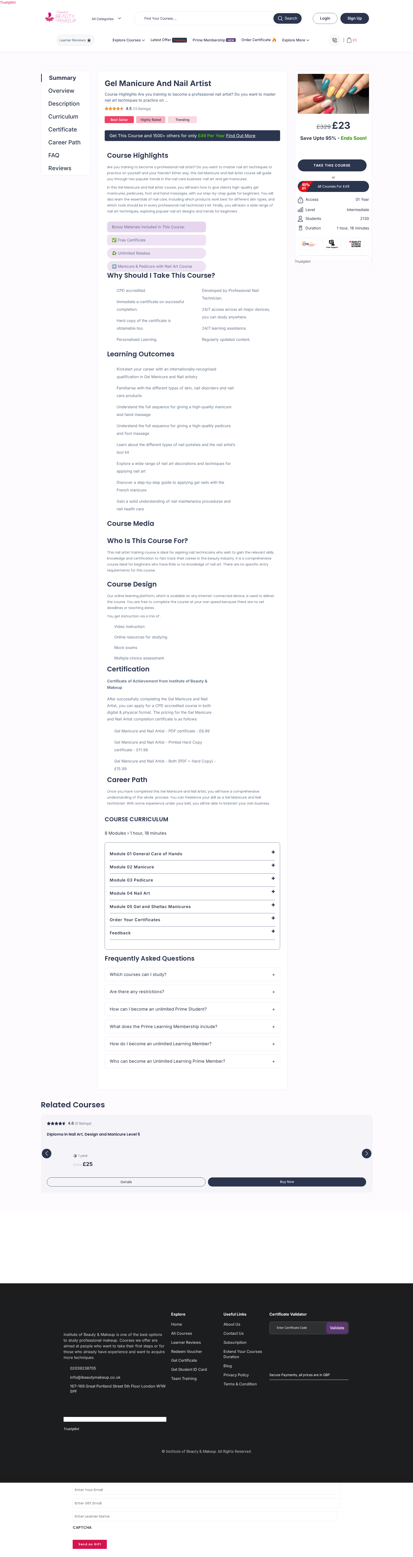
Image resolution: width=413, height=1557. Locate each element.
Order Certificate (256, 40)
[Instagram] (103, 1405)
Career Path (64, 142)
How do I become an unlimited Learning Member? (161, 1043)
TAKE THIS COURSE (332, 165)
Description (64, 103)
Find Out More (240, 135)
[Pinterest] (120, 1405)
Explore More (294, 40)
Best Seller (119, 120)
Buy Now (287, 1181)
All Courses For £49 (333, 186)
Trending (182, 120)
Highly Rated (151, 120)
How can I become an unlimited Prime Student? (158, 1009)
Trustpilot (8, 2)
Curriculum (63, 116)
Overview (61, 90)
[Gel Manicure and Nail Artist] (333, 93)
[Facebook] (70, 1405)
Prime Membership (213, 40)
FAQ (53, 155)
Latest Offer (161, 40)
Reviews (59, 168)
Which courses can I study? (138, 974)
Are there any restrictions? (137, 991)
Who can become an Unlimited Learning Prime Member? (167, 1061)
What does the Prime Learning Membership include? (163, 1026)
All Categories (103, 19)
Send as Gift (89, 1544)
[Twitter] (86, 1405)
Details (126, 1182)
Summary (62, 77)
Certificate (62, 129)
